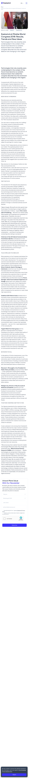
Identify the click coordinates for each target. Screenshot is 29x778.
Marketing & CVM (7, 498)
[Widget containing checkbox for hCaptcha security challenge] (13, 518)
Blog (2, 6)
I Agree (14, 774)
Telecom (5, 494)
